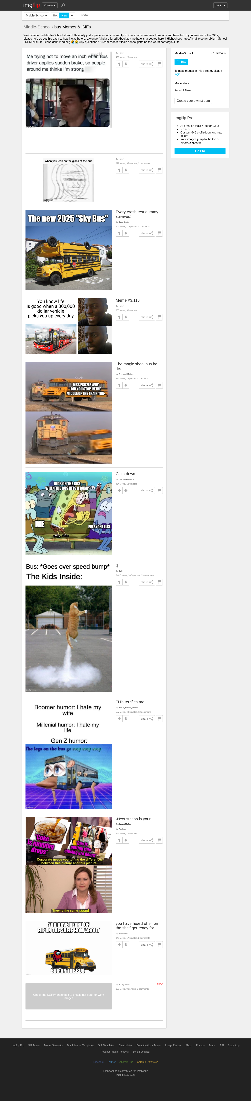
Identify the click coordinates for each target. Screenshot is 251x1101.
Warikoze (122, 829)
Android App (126, 1061)
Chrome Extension (147, 1061)
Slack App (233, 1045)
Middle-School (35, 15)
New (64, 15)
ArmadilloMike (183, 90)
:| (117, 565)
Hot (55, 15)
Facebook (98, 1061)
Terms (212, 1045)
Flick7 (121, 53)
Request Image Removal (115, 1051)
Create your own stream (193, 100)
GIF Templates (106, 1045)
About (189, 1045)
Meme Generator (53, 1045)
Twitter (111, 1061)
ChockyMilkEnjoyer (126, 374)
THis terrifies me (130, 702)
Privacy (200, 1045)
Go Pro (200, 151)
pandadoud (123, 933)
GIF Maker (34, 1045)
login (177, 74)
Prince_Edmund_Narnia (128, 707)
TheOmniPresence (126, 479)
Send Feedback (141, 1051)
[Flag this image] (159, 64)
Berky (121, 571)
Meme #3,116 (128, 300)
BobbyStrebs (124, 222)
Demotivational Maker (148, 1045)
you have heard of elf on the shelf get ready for (137, 925)
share (144, 63)
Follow (181, 62)
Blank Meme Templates (80, 1045)
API (222, 1045)
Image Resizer (173, 1045)
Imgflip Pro (18, 1045)
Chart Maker (126, 1045)
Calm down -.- (128, 474)
